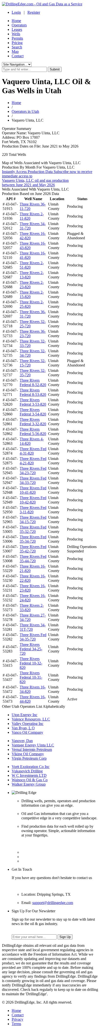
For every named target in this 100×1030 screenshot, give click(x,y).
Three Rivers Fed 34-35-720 (33, 637)
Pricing (17, 43)
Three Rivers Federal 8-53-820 (33, 392)
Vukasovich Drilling (27, 771)
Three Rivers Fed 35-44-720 (33, 558)
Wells (16, 34)
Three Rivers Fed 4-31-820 (33, 451)
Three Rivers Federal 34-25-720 (31, 648)
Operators (19, 25)
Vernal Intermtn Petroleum (32, 749)
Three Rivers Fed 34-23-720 (33, 470)
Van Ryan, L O (23, 728)
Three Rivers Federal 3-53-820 (33, 402)
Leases (17, 29)
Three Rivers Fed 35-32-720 (33, 529)
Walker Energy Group (29, 784)
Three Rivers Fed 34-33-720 (33, 480)
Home (16, 21)
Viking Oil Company (28, 754)
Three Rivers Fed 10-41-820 (33, 490)
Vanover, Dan (22, 741)
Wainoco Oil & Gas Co (30, 780)
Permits (17, 38)
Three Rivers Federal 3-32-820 (33, 421)
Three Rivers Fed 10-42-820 (33, 500)
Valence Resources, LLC (31, 719)
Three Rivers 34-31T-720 (33, 627)
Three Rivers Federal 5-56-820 (33, 431)
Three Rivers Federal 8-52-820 (33, 382)
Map (15, 51)
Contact (18, 56)
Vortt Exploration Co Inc (31, 767)
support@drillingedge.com (52, 903)
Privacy (17, 1019)
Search (17, 47)
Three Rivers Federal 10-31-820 (31, 677)
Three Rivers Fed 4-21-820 (33, 461)
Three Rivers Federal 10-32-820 (31, 663)
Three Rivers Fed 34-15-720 (33, 519)
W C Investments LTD (29, 775)
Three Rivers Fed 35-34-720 (33, 539)
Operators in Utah (25, 111)
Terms (16, 1024)
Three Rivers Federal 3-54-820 (33, 412)
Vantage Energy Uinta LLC (33, 745)
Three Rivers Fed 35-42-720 (33, 549)
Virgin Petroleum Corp (29, 758)
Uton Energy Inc (24, 715)
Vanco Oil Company (27, 732)
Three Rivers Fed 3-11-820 (33, 509)
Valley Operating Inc (27, 723)
